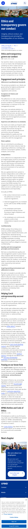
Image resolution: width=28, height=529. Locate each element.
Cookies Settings (14, 517)
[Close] (26, 500)
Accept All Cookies (14, 526)
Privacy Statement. (8, 514)
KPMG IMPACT (11, 326)
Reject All (14, 521)
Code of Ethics (8, 426)
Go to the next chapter (14, 474)
